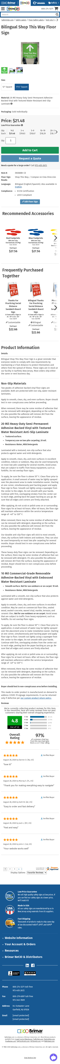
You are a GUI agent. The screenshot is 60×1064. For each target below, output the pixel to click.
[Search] (57, 14)
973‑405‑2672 (41, 165)
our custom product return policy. (36, 698)
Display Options (18, 872)
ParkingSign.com (49, 1039)
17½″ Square (22, 87)
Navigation (3, 9)
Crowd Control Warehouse (23, 1039)
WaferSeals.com (49, 1041)
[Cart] (57, 9)
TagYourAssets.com (23, 1041)
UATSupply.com (35, 1041)
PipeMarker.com (10, 1041)
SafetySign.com (7, 20)
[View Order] (23, 11)
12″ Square (7, 87)
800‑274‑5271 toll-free (23, 987)
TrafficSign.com (38, 1039)
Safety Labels (21, 20)
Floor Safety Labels (36, 20)
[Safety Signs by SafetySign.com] (13, 9)
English (18, 187)
